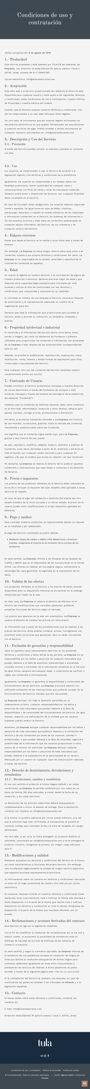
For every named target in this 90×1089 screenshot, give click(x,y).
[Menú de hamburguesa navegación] (82, 8)
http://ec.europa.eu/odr (67, 972)
